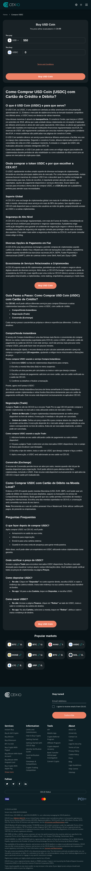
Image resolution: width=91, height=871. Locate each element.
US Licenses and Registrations (55, 822)
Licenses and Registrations (53, 848)
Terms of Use (74, 747)
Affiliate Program (54, 743)
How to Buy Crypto (33, 736)
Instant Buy (9, 729)
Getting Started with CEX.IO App (34, 744)
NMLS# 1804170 (19, 818)
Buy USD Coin (45, 76)
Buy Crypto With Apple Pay (11, 767)
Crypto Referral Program (53, 738)
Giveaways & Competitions (31, 762)
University (73, 733)
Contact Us (73, 737)
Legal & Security (75, 744)
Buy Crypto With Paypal (11, 748)
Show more (9, 772)
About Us (72, 729)
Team (71, 740)
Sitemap (72, 772)
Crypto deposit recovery (53, 747)
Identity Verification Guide (33, 750)
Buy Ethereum (10, 740)
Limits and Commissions (31, 730)
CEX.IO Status (45, 792)
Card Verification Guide (32, 756)
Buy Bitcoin (9, 737)
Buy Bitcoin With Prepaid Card (11, 761)
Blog (70, 761)
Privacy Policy (74, 751)
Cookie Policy (74, 754)
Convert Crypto (53, 761)
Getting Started (32, 739)
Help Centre (73, 769)
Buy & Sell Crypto (11, 733)
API (48, 729)
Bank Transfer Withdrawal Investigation (52, 755)
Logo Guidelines (75, 765)
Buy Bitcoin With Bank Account (13, 754)
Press (71, 758)
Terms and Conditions (45, 64)
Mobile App (51, 733)
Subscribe (69, 715)
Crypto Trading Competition (32, 768)
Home (5, 15)
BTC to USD (9, 744)
